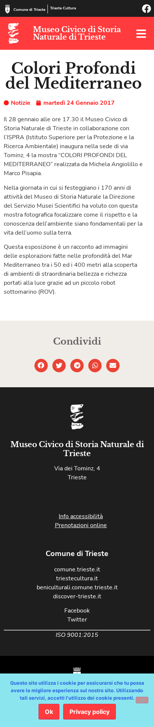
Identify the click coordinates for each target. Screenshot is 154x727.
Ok (49, 711)
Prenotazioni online (81, 525)
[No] (142, 700)
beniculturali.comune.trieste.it (77, 587)
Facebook (77, 611)
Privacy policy (90, 711)
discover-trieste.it (77, 596)
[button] (41, 365)
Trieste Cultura (63, 8)
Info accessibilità (81, 516)
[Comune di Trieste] (7, 8)
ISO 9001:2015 (77, 635)
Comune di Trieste (29, 9)
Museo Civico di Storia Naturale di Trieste (77, 33)
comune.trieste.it (77, 569)
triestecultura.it (77, 578)
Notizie (20, 103)
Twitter (77, 619)
